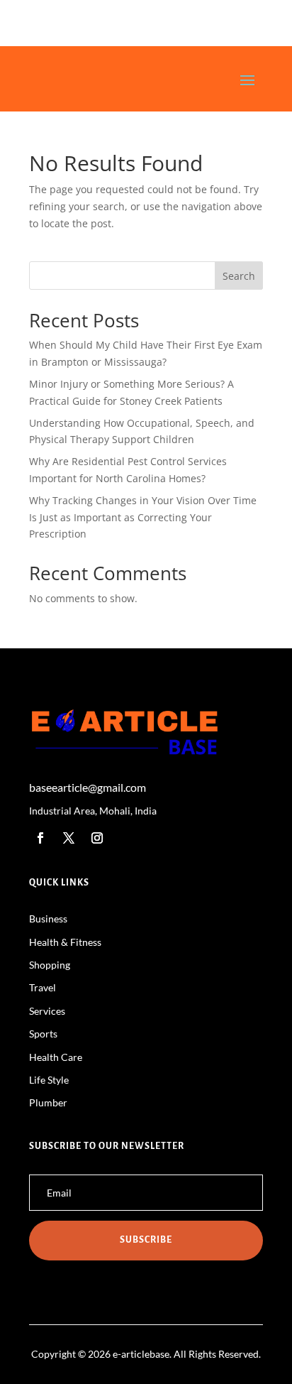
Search (239, 276)
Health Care (55, 1057)
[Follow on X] (68, 838)
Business (48, 918)
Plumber (48, 1102)
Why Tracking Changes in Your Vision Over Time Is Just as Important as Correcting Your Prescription (143, 517)
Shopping (49, 965)
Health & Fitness (65, 942)
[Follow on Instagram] (97, 838)
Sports (43, 1034)
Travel (42, 987)
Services (47, 1011)
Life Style (49, 1080)
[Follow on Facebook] (40, 838)
